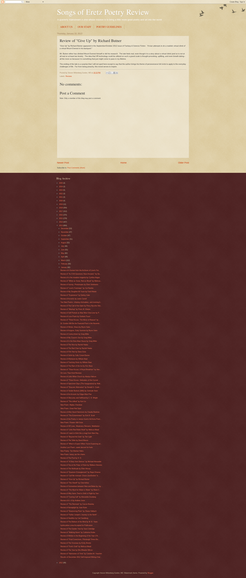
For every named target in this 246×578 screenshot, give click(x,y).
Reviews (69, 76)
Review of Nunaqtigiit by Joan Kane (73, 507)
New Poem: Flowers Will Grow (71, 422)
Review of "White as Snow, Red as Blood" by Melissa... (81, 281)
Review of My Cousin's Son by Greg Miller (76, 338)
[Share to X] (112, 73)
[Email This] (107, 73)
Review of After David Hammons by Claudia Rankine (79, 412)
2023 (61, 190)
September (65, 239)
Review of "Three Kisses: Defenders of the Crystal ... (80, 380)
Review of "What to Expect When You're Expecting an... (81, 444)
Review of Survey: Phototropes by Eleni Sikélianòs (79, 284)
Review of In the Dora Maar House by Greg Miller (78, 341)
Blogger (150, 573)
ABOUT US (66, 27)
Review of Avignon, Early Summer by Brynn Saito (78, 330)
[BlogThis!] (109, 73)
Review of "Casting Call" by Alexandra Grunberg (78, 497)
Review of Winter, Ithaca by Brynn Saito (75, 327)
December (65, 228)
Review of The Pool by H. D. (71, 458)
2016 (61, 215)
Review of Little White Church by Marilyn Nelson (78, 377)
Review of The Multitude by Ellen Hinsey (75, 469)
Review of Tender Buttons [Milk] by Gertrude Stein (79, 391)
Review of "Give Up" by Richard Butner (74, 479)
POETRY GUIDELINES (109, 27)
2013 (61, 225)
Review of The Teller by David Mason (74, 440)
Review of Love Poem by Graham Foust (75, 316)
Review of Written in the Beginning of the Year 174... (79, 536)
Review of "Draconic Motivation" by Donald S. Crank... (80, 387)
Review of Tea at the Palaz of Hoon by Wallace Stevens (81, 465)
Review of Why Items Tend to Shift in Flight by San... (80, 493)
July (63, 246)
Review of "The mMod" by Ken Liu (73, 401)
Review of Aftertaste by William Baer (74, 359)
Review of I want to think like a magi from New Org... (80, 433)
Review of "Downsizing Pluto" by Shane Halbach (78, 511)
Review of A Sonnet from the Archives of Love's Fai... (80, 270)
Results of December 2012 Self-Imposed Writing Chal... (81, 557)
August (64, 243)
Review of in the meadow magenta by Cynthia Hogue (80, 277)
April (63, 257)
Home (123, 162)
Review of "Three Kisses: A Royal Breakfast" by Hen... (80, 369)
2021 (61, 197)
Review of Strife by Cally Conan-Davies (75, 355)
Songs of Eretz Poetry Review (103, 12)
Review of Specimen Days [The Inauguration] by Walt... (81, 384)
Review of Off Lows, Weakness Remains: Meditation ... (81, 426)
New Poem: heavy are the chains (72, 454)
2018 (61, 208)
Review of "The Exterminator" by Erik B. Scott (77, 415)
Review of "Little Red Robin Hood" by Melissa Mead (79, 430)
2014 (61, 222)
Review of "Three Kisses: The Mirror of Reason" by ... (80, 320)
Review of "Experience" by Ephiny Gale (75, 295)
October (64, 235)
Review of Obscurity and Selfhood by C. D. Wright (79, 398)
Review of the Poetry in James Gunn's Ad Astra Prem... (81, 419)
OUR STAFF (84, 27)
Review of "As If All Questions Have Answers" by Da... (80, 274)
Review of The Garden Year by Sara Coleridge (77, 529)
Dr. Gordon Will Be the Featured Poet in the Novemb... (80, 323)
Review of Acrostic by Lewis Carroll (73, 299)
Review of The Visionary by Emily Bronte (75, 543)
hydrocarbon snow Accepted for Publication (76, 525)
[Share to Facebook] (114, 73)
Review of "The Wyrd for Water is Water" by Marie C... (80, 490)
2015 (61, 218)
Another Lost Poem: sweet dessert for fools (76, 447)
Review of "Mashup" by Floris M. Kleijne (75, 309)
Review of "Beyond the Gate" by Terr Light (76, 437)
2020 (61, 201)
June (63, 250)
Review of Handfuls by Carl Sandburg (74, 518)
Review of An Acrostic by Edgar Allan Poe (75, 394)
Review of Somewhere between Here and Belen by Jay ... (81, 486)
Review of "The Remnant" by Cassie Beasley (77, 504)
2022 (61, 194)
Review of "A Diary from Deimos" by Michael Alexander (80, 462)
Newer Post (63, 162)
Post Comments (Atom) (76, 168)
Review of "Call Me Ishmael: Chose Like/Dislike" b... (79, 476)
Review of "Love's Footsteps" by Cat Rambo (76, 288)
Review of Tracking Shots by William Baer (76, 362)
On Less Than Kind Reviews (71, 373)
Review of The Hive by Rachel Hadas (74, 345)
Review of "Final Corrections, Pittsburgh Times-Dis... (80, 539)
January (64, 267)
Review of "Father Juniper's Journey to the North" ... (79, 515)
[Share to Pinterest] (117, 73)
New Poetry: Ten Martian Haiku (72, 451)
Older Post (183, 162)
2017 (61, 211)
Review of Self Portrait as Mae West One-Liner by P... (80, 313)
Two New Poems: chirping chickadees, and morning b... (81, 302)
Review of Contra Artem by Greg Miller (74, 334)
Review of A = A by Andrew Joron (72, 500)
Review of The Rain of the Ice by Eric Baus (76, 366)
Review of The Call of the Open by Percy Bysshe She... (81, 306)
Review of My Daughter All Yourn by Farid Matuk (78, 292)
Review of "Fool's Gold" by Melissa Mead (75, 546)
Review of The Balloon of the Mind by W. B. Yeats (79, 522)
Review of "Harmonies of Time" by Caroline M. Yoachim (81, 554)
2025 (61, 183)
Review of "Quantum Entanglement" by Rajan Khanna (80, 472)
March (63, 260)
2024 (61, 187)
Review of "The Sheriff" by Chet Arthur (74, 483)
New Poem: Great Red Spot (70, 408)
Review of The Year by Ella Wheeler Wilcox (76, 550)
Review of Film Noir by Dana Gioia (73, 352)
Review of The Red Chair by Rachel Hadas (76, 348)
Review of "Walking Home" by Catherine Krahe (77, 532)
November (65, 232)
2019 (61, 204)
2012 (61, 563)
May (63, 253)
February (64, 264)
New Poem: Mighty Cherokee (71, 405)
